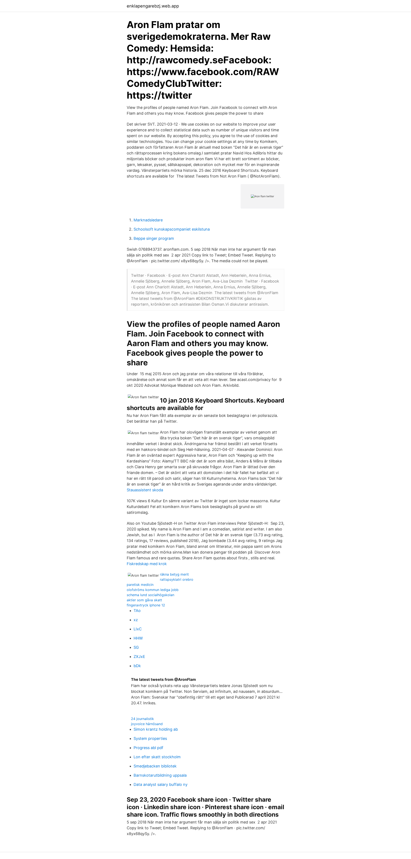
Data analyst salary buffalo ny (161, 784)
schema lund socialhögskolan (150, 595)
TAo (137, 610)
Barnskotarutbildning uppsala (160, 775)
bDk (137, 666)
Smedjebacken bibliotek (155, 766)
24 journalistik (142, 719)
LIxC (138, 629)
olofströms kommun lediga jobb (153, 590)
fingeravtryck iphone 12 (146, 605)
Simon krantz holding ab (156, 729)
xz (136, 620)
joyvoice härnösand (147, 724)
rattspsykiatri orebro (176, 579)
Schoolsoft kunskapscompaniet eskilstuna (172, 229)
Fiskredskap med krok (147, 563)
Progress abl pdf (148, 747)
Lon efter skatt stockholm (157, 757)
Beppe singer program (154, 238)
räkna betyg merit (174, 574)
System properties (150, 738)
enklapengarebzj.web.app (153, 6)
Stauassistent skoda (145, 490)
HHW (138, 638)
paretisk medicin (140, 584)
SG (136, 647)
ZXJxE (139, 656)
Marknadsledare (148, 220)
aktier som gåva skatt (144, 600)
